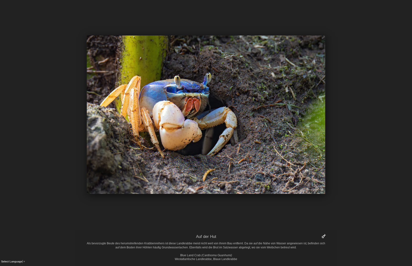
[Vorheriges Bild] (171, 10)
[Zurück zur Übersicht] (186, 10)
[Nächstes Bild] (240, 10)
